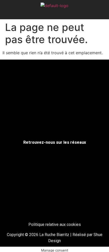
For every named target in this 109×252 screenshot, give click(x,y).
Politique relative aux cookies (54, 224)
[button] (55, 13)
